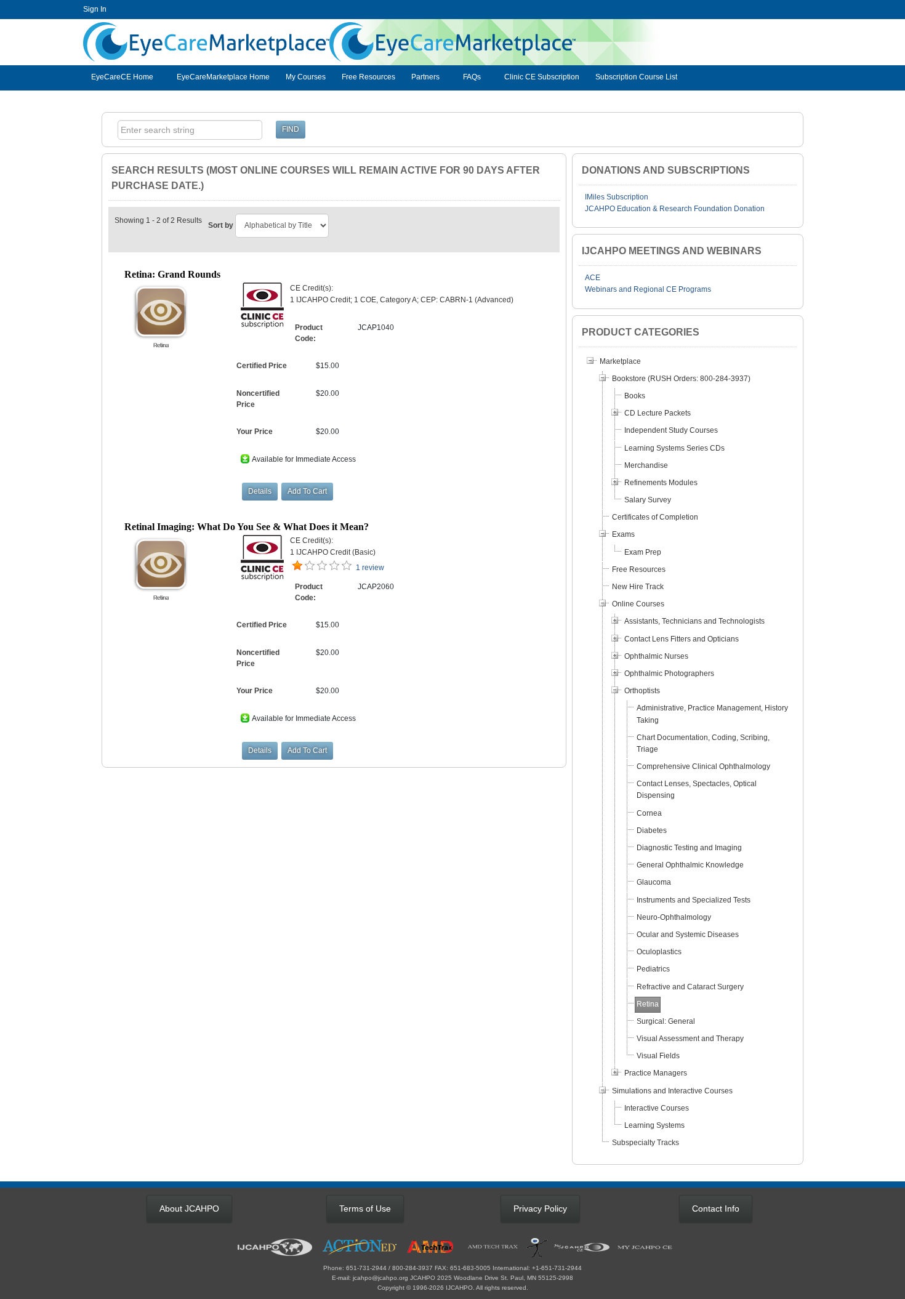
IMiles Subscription (616, 197)
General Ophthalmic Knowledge (690, 865)
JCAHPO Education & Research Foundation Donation (675, 208)
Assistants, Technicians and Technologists (694, 621)
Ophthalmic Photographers (669, 673)
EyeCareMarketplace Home (223, 77)
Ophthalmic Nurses (656, 656)
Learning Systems (654, 1125)
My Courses (306, 77)
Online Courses (638, 604)
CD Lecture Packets (657, 413)
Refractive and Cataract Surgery (690, 987)
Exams (623, 534)
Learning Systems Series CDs (674, 448)
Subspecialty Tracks (645, 1142)
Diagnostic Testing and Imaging (689, 847)
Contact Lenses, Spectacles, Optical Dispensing (697, 789)
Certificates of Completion (655, 517)
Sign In (95, 9)
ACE (592, 277)
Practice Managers (655, 1073)
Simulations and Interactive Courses (672, 1091)
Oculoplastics (659, 951)
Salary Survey (647, 500)
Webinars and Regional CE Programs (648, 289)
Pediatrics (653, 969)
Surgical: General (666, 1021)
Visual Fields (658, 1056)
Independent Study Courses (671, 430)
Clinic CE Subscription (541, 77)
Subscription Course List (636, 77)
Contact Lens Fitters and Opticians (681, 639)
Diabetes (652, 830)
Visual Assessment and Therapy (690, 1038)
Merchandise (646, 465)
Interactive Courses (656, 1108)
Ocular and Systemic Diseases (688, 934)
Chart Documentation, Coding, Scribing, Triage (703, 743)
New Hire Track (638, 586)
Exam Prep (642, 552)
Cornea (649, 813)
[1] (297, 565)
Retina (648, 1004)
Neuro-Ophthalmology (674, 917)
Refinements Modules (661, 482)
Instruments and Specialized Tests (693, 900)
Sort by (220, 225)
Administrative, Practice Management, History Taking (712, 714)
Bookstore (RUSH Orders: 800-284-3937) (681, 378)
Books (634, 396)
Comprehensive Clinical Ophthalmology (703, 766)
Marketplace (620, 361)
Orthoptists (642, 690)
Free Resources (368, 77)
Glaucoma (654, 882)
